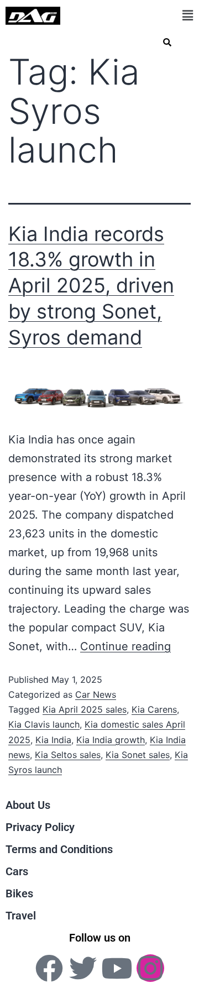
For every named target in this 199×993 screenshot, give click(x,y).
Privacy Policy (40, 827)
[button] (187, 15)
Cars (17, 871)
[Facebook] (49, 968)
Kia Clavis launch (44, 724)
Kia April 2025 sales (85, 709)
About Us (28, 805)
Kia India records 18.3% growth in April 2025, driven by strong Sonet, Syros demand (91, 285)
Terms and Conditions (59, 849)
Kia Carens (154, 709)
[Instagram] (150, 968)
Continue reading (125, 646)
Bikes (19, 893)
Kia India (53, 739)
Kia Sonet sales (138, 754)
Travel (21, 915)
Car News (95, 694)
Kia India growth (110, 739)
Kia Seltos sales (68, 754)
